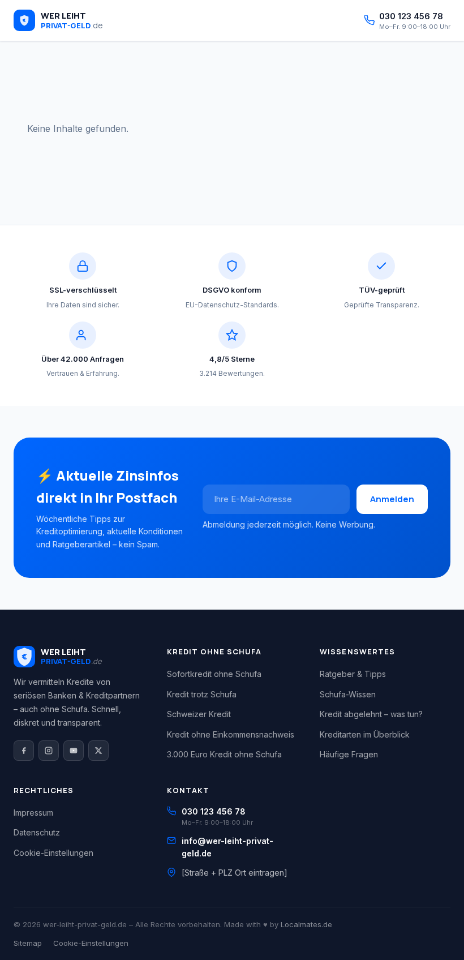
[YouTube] (73, 750)
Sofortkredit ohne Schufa (214, 674)
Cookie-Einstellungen (53, 853)
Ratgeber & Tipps (353, 674)
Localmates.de (306, 924)
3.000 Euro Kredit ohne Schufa (224, 754)
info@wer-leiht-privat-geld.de (227, 847)
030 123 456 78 (214, 811)
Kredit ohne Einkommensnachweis (230, 734)
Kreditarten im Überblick (365, 734)
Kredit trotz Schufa (202, 694)
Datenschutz (37, 832)
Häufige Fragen (349, 754)
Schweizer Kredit (199, 714)
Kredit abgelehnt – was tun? (371, 714)
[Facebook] (24, 750)
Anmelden (392, 499)
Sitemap (28, 943)
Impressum (33, 812)
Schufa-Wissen (348, 694)
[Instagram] (48, 750)
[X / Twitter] (98, 750)
